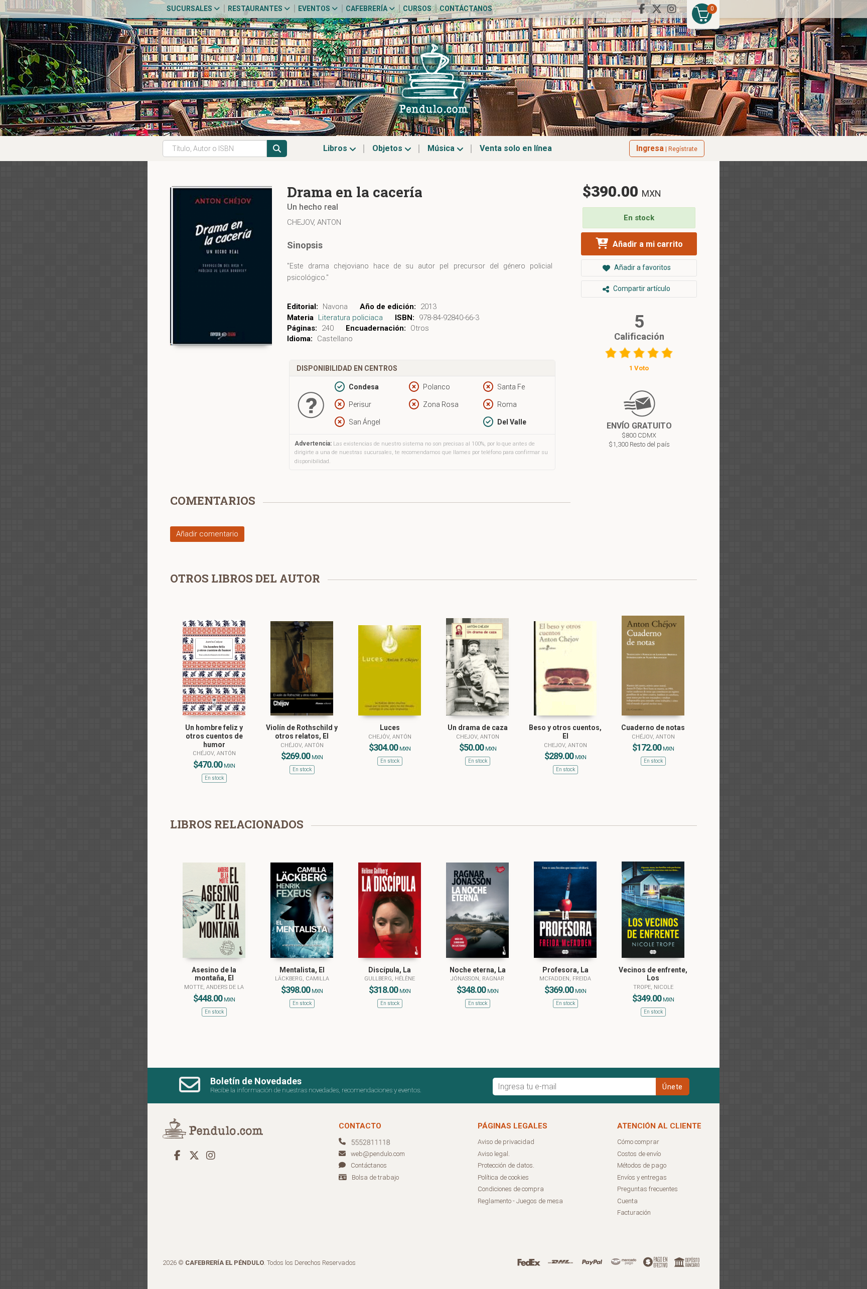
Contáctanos (466, 9)
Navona (335, 306)
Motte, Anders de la (214, 987)
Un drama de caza (478, 728)
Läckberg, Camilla (302, 978)
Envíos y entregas (642, 1177)
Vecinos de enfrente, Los (653, 974)
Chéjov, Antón (214, 753)
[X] (656, 9)
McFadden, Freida (565, 978)
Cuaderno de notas (653, 728)
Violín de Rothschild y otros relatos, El (302, 732)
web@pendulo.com (378, 1154)
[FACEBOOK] (641, 9)
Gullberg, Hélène (389, 978)
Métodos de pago (641, 1165)
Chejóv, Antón (389, 737)
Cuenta (627, 1201)
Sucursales (190, 9)
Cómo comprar (638, 1141)
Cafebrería (367, 9)
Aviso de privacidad (506, 1141)
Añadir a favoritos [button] (642, 267)
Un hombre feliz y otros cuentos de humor (214, 736)
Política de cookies (503, 1177)
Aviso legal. (494, 1154)
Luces (390, 728)
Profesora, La (565, 970)
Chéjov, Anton (653, 737)
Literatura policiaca (350, 317)
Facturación (634, 1212)
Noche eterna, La (478, 970)
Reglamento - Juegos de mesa (520, 1201)
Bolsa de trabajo (375, 1177)
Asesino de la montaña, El (214, 974)
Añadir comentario (207, 533)
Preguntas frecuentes (647, 1189)
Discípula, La (389, 970)
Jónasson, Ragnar (477, 978)
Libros (336, 148)
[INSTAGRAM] (671, 9)
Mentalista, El (302, 970)
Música (442, 148)
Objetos (388, 148)
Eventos (315, 9)
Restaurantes (256, 9)
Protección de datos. (506, 1165)
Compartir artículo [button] (641, 288)
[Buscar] (277, 148)
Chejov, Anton (314, 222)
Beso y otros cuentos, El (565, 732)
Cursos (417, 9)
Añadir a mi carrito (647, 244)
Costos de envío (639, 1154)
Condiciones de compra (511, 1189)
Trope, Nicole (653, 987)
